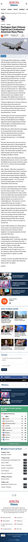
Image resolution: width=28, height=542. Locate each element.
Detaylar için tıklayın (14, 443)
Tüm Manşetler (19, 524)
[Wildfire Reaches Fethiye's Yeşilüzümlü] (21, 314)
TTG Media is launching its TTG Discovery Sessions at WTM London (14, 13)
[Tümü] (26, 385)
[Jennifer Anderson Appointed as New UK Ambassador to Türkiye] (7, 342)
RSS (4, 535)
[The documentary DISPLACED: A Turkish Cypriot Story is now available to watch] (7, 314)
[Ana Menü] (1, 3)
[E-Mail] (10, 303)
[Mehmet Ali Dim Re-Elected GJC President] (7, 328)
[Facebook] (13, 495)
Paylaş (4, 56)
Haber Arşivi (19, 528)
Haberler (3, 24)
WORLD (10, 9)
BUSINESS (21, 9)
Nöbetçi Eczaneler (7, 517)
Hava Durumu (19, 517)
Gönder (4, 369)
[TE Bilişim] (4, 301)
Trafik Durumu (19, 520)
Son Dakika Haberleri (6, 528)
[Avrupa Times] (14, 4)
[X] (15, 495)
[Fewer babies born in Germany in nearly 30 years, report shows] (21, 342)
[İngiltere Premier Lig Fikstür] (26, 448)
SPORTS (15, 9)
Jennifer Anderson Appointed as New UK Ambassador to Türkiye (6, 348)
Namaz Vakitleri (6, 520)
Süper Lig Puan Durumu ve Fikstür (7, 525)
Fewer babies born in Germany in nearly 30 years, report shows (20, 348)
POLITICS (3, 9)
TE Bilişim (11, 300)
